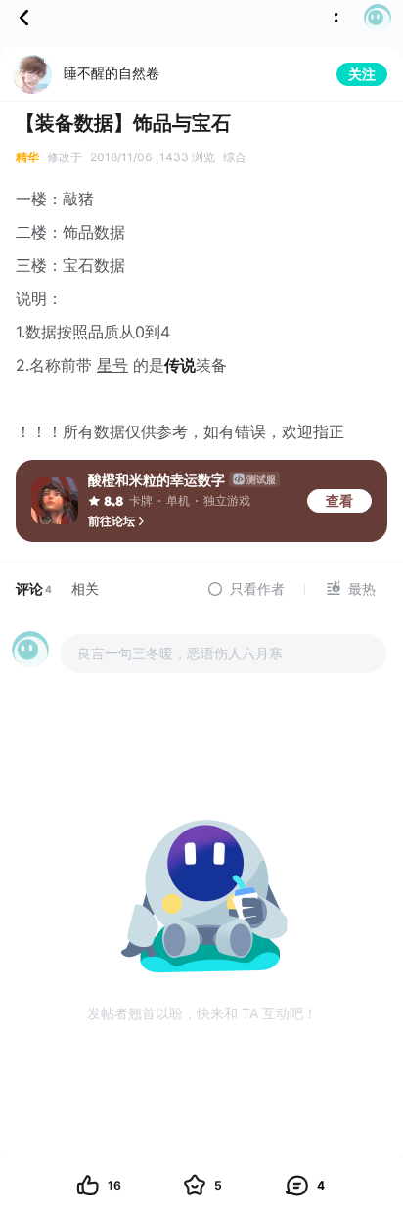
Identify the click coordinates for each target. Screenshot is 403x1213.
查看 (339, 500)
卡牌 (141, 500)
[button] (371, 17)
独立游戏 (226, 500)
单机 (178, 500)
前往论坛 (111, 521)
